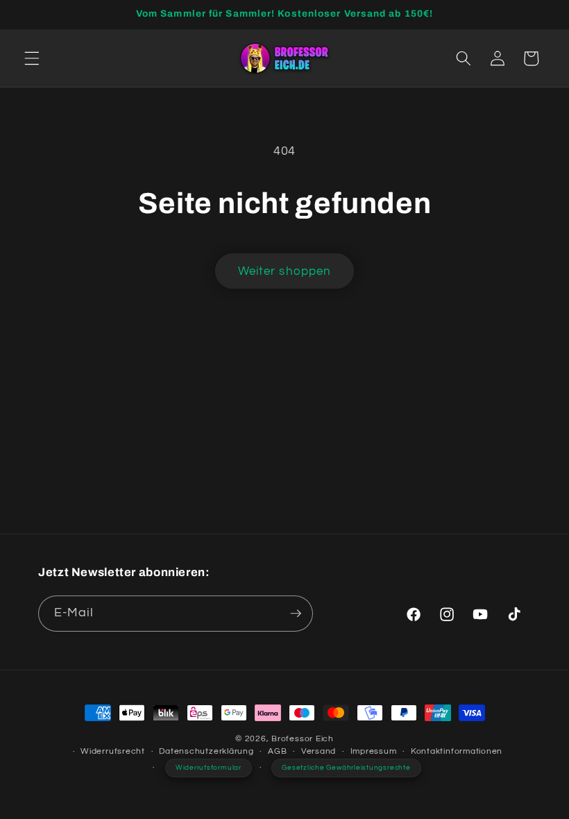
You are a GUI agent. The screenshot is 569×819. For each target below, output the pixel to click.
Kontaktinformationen (456, 751)
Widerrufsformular (208, 767)
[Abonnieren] (295, 614)
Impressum (373, 751)
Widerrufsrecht (112, 751)
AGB (277, 751)
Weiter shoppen (284, 271)
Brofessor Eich (302, 739)
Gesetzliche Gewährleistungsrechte (346, 767)
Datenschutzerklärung (206, 751)
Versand (318, 751)
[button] (32, 58)
